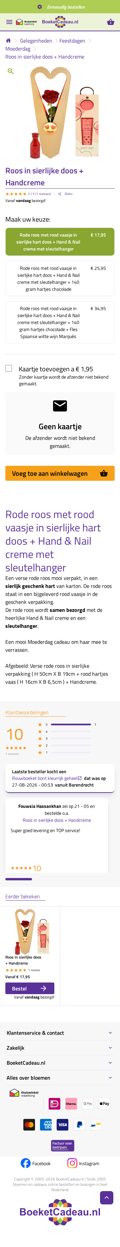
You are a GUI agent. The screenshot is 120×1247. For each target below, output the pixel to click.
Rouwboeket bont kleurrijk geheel (44, 778)
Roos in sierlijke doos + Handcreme (44, 57)
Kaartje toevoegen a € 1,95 (56, 369)
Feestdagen (72, 41)
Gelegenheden (36, 41)
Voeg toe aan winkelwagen (50, 473)
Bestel (19, 988)
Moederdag (17, 49)
